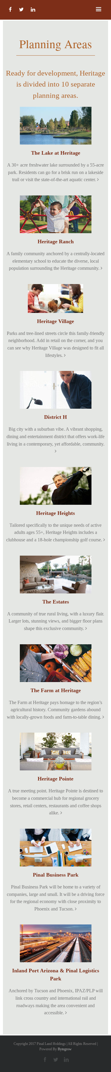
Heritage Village (55, 321)
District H (55, 417)
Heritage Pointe (55, 779)
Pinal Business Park (55, 875)
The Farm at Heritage (55, 690)
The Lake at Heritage (55, 153)
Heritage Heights (55, 513)
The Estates (55, 602)
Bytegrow (65, 1049)
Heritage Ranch (56, 242)
